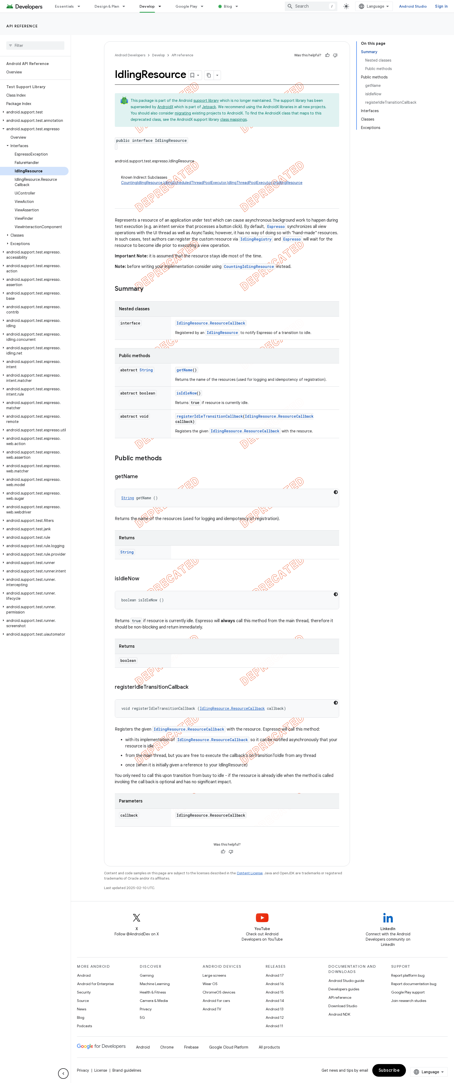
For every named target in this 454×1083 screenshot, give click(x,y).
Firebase (191, 1047)
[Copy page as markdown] (209, 75)
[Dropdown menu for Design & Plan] (126, 6)
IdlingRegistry (256, 239)
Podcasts (84, 1026)
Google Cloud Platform (228, 1047)
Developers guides (343, 989)
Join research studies (408, 1000)
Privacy (146, 1009)
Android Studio (413, 6)
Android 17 (275, 975)
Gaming (147, 975)
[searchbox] (35, 45)
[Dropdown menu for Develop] (162, 6)
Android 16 (275, 983)
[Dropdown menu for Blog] (239, 6)
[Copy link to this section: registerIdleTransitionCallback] (193, 687)
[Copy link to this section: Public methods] (167, 459)
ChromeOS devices (219, 992)
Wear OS (210, 983)
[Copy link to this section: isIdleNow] (144, 579)
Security (84, 992)
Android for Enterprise (95, 983)
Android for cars (216, 1000)
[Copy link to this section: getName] (143, 477)
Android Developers (130, 55)
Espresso (276, 226)
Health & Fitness (153, 992)
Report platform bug (408, 975)
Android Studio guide (346, 980)
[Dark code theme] (336, 492)
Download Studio (342, 1006)
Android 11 (274, 1026)
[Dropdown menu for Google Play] (204, 6)
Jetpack (209, 106)
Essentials (64, 6)
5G (142, 1017)
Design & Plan (107, 6)
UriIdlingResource (287, 182)
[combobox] (311, 6)
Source (83, 1000)
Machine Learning (155, 983)
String (146, 369)
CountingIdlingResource (141, 182)
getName (185, 369)
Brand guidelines (126, 1070)
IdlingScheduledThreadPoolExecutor (194, 182)
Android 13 (274, 1009)
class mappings (233, 119)
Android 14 (275, 1000)
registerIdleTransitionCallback (210, 416)
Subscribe (389, 1070)
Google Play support (408, 992)
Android (84, 975)
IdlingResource (222, 332)
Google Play (187, 6)
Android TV (212, 1009)
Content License (250, 873)
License (100, 1070)
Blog (228, 6)
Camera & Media (154, 1000)
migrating (183, 113)
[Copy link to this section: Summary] (148, 289)
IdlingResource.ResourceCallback (211, 323)
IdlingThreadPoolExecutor (249, 182)
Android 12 (275, 1017)
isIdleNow (187, 393)
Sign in (441, 6)
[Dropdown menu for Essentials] (81, 6)
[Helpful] (327, 55)
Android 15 (275, 992)
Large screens (214, 975)
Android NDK (339, 1014)
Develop (147, 6)
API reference (22, 26)
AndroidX (165, 106)
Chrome (167, 1047)
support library (206, 100)
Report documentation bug (413, 983)
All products (269, 1047)
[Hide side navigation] (63, 1073)
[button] (34, 112)
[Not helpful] (335, 55)
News (81, 1009)
